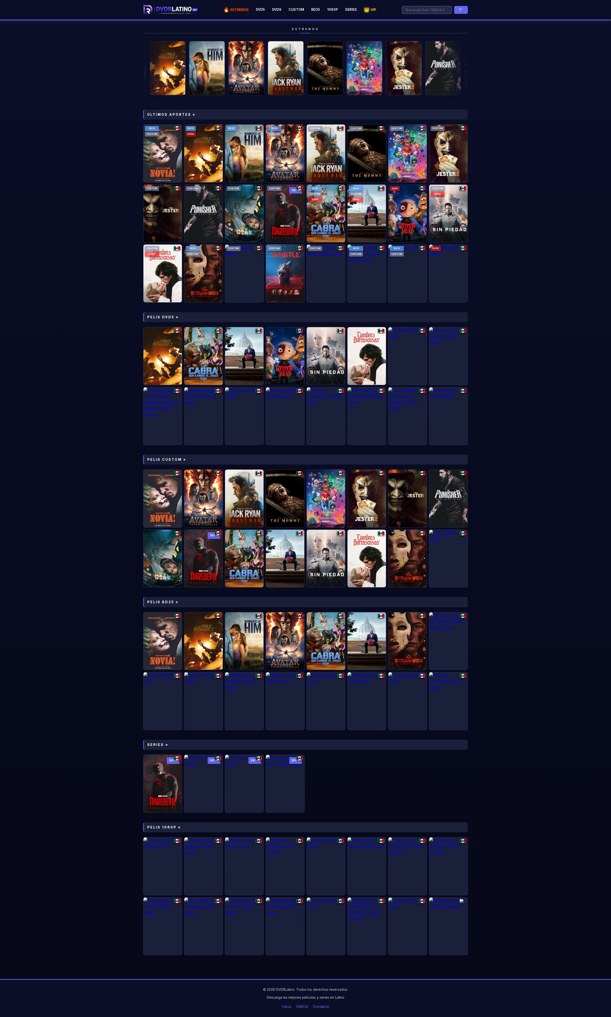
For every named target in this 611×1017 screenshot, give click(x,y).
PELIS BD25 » (163, 602)
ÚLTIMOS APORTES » (171, 114)
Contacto (321, 1006)
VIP (370, 9)
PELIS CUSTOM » (166, 459)
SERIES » (157, 745)
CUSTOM (296, 9)
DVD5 (260, 9)
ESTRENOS (236, 9)
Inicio (286, 1006)
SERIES (351, 9)
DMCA (302, 1006)
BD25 (315, 9)
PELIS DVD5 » (163, 317)
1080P (332, 9)
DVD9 (276, 9)
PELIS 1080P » (164, 827)
